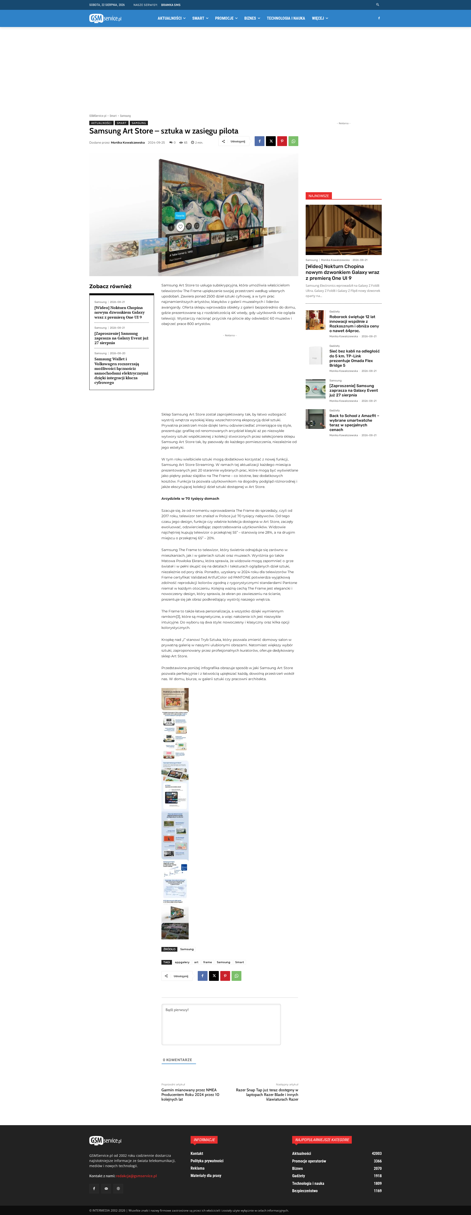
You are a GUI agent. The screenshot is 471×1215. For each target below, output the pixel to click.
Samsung (125, 116)
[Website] (118, 1188)
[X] (271, 141)
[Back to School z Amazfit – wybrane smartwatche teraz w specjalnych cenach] (316, 419)
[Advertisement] (235, 69)
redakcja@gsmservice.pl (136, 1176)
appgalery (182, 962)
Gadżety (334, 311)
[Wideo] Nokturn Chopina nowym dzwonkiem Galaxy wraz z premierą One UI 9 (119, 312)
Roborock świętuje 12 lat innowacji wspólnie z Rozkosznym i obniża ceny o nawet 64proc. (354, 323)
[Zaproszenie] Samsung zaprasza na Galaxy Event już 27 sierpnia (121, 338)
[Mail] (106, 1188)
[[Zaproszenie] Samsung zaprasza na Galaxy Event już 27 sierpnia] (316, 389)
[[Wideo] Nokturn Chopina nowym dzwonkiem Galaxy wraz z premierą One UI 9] (344, 230)
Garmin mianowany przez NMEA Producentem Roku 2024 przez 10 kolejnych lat (190, 1095)
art (196, 962)
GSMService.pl (97, 116)
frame (207, 962)
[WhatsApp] (293, 141)
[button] (378, 5)
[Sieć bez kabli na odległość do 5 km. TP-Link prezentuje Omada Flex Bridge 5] (316, 354)
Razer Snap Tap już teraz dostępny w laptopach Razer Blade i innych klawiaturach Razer (267, 1095)
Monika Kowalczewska (128, 142)
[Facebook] (379, 18)
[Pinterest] (282, 141)
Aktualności (101, 123)
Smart (113, 116)
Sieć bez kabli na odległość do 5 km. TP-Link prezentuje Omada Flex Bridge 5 (354, 358)
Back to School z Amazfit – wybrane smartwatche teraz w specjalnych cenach (354, 422)
